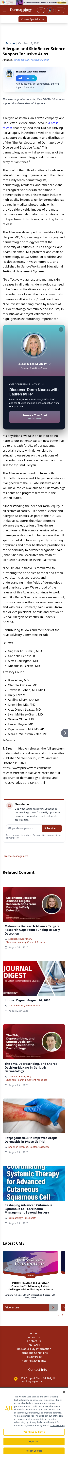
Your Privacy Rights (34, 1360)
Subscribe (49, 828)
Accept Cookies (34, 1450)
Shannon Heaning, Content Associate (26, 942)
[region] (34, 1422)
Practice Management (16, 856)
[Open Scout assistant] (50, 10)
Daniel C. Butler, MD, (19, 1076)
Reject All (34, 1441)
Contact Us (34, 1341)
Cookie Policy (58, 1425)
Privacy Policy (34, 1357)
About (34, 1333)
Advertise (34, 1337)
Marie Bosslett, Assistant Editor (25, 1005)
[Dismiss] (61, 329)
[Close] (64, 1391)
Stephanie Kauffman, (20, 938)
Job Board (34, 1345)
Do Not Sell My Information (34, 1349)
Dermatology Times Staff (22, 1217)
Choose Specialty (30, 19)
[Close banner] (63, 4)
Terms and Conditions (34, 1353)
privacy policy (12, 837)
